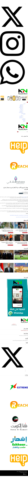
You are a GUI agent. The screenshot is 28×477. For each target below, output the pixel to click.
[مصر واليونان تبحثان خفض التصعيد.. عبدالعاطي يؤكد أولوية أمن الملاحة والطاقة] (7, 268)
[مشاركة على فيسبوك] (27, 193)
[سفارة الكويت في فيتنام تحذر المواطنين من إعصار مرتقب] (21, 268)
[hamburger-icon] (27, 102)
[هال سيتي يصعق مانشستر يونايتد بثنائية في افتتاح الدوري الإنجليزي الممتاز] (21, 255)
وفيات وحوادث (20, 112)
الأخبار (24, 103)
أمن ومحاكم (21, 110)
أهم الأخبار (21, 104)
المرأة (24, 120)
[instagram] (12, 57)
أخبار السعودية (20, 107)
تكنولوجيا (24, 118)
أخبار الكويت (20, 106)
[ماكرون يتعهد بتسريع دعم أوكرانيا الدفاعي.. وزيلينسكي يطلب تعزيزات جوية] (7, 255)
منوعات (24, 121)
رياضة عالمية (20, 117)
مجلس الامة (21, 111)
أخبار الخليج (21, 105)
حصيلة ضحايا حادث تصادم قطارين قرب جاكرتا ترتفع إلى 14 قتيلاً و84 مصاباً (19, 215)
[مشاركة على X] (25, 193)
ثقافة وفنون (23, 119)
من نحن (23, 335)
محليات (15, 271)
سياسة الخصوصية (26, 335)
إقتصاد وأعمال (23, 113)
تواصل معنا (20, 335)
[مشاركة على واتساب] (23, 193)
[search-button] (17, 131)
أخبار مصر (1, 271)
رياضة (24, 114)
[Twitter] (12, 369)
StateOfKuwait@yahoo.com (24, 330)
